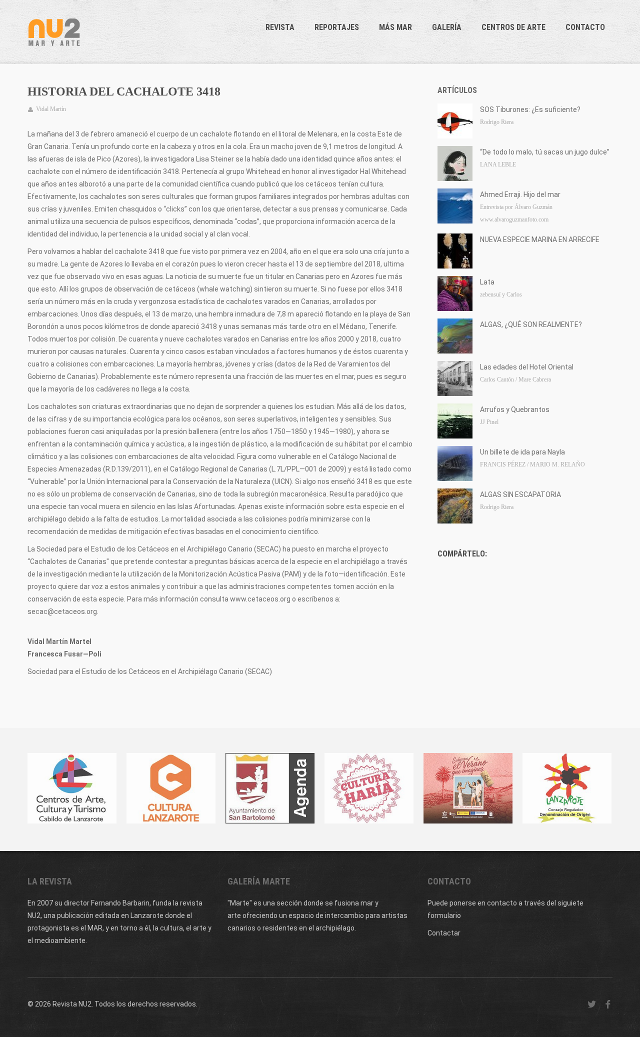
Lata (487, 282)
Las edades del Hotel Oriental (527, 367)
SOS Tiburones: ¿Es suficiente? (530, 110)
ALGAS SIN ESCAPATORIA (520, 494)
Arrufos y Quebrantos (515, 410)
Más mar (395, 27)
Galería (447, 27)
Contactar (444, 933)
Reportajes (336, 27)
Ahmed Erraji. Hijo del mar (520, 194)
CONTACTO (585, 27)
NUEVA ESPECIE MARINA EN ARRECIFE (540, 240)
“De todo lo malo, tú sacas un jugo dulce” (545, 152)
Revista (280, 27)
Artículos (457, 90)
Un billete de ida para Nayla (522, 452)
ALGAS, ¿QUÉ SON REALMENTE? (531, 324)
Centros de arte (514, 27)
